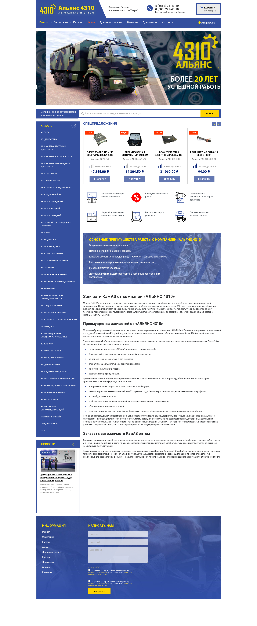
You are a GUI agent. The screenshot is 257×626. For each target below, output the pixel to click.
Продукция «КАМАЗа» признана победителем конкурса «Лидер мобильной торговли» (56, 477)
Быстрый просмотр (101, 146)
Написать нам (101, 526)
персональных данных (98, 572)
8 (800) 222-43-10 (167, 9)
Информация (54, 526)
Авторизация (208, 22)
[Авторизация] (255, 1)
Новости (48, 444)
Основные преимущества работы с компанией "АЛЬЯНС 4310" (145, 240)
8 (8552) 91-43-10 (167, 5)
